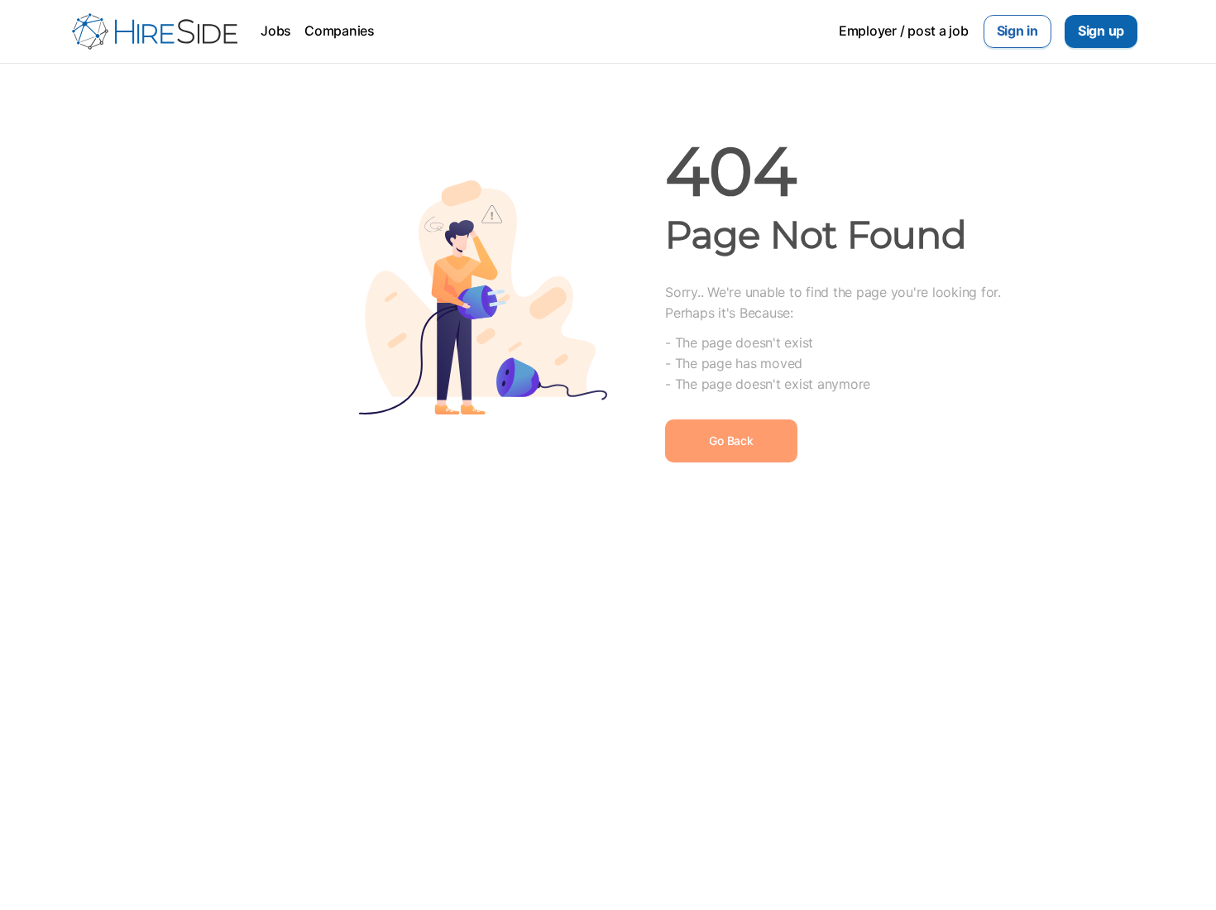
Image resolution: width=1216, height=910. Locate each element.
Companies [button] (339, 30)
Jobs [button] (276, 30)
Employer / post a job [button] (904, 30)
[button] (1017, 31)
